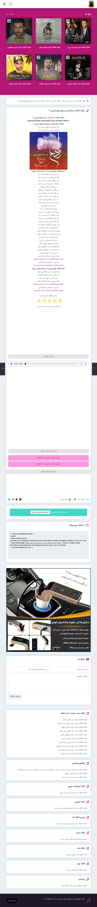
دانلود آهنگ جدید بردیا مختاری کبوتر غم (73, 750)
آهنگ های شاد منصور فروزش (76, 854)
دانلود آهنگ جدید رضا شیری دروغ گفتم (73, 742)
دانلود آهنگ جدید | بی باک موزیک (74, 101)
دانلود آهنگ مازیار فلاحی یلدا (77, 870)
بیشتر (12, 14)
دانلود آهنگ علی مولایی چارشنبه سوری (73, 792)
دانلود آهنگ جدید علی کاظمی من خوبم (73, 731)
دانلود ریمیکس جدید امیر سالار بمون (74, 885)
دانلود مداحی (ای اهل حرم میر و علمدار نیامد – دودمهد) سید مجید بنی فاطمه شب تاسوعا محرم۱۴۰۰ (52, 769)
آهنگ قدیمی (55, 101)
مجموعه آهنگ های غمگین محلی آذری (73, 839)
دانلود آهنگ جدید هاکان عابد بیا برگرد (74, 753)
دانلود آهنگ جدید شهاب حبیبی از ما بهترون (71, 746)
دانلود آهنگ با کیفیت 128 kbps (48, 457)
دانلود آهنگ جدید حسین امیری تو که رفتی (72, 723)
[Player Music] (48, 651)
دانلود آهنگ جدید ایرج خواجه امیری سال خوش (70, 808)
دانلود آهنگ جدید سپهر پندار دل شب (74, 777)
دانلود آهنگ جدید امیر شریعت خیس (74, 738)
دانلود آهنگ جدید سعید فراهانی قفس (73, 734)
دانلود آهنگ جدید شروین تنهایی (75, 773)
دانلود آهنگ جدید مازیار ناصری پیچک (74, 727)
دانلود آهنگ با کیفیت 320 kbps (48, 464)
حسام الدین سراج (40, 512)
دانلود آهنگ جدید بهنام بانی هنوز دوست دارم (71, 823)
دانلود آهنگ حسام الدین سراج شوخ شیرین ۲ (67, 110)
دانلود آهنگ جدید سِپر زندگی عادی (75, 719)
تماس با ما (12, 900)
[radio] (60, 301)
